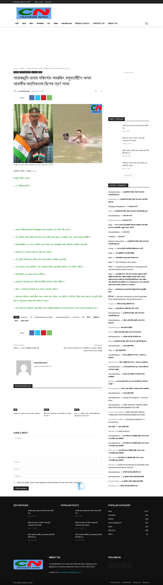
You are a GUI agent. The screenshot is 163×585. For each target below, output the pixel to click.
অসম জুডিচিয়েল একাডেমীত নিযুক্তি (125, 253)
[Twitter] (144, 1)
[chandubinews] (15, 91)
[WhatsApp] (49, 97)
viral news (76, 317)
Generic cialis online (116, 241)
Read (110, 253)
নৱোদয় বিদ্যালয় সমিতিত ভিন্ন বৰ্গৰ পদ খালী (127, 308)
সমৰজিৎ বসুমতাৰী (24, 321)
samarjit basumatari (63, 317)
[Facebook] (141, 1)
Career (111, 248)
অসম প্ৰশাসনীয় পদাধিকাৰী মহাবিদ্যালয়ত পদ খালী (130, 248)
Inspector (24, 317)
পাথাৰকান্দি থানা (96, 317)
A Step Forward (123, 431)
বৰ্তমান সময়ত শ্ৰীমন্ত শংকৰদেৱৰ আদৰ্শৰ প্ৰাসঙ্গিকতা (135, 388)
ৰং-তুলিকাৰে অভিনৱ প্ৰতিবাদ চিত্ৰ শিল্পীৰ (133, 476)
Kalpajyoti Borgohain (116, 206)
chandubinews (24, 91)
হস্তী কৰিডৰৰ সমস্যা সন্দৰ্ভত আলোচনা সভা (127, 257)
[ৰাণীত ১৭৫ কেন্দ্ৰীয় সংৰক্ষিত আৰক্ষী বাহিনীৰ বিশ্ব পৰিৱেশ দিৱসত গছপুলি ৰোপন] (88, 401)
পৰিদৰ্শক (88, 317)
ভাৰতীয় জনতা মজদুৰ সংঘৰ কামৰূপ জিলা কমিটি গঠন (26, 413)
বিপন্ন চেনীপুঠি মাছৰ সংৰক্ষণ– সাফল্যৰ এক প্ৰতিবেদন (133, 362)
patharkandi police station (44, 317)
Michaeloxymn (114, 336)
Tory (110, 350)
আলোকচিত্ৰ (34, 72)
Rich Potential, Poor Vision (126, 262)
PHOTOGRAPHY (25, 72)
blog (110, 225)
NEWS (22, 68)
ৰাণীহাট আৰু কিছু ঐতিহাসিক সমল (125, 304)
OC (31, 317)
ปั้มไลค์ (110, 296)
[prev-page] (15, 422)
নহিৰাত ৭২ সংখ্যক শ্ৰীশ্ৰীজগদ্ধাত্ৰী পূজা (26, 348)
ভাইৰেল (16, 321)
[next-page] (19, 422)
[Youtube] (148, 1)
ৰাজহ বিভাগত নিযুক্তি (126, 327)
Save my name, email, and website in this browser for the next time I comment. (49, 482)
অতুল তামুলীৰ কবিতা (128, 346)
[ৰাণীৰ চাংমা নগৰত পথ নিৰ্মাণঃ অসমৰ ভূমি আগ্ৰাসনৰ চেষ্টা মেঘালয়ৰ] (114, 141)
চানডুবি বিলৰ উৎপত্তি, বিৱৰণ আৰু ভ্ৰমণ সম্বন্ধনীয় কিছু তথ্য (131, 211)
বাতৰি (40, 72)
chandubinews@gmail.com (70, 572)
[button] (146, 23)
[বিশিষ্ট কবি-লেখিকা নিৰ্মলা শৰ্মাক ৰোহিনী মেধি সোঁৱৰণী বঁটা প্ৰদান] (58, 401)
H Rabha (111, 236)
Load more (128, 175)
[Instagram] (116, 565)
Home (15, 68)
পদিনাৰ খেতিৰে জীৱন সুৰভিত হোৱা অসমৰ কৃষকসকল (127, 332)
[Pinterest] (43, 97)
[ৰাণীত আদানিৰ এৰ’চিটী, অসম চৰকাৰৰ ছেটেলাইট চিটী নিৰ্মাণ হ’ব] (114, 153)
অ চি (83, 317)
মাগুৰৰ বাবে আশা (132, 206)
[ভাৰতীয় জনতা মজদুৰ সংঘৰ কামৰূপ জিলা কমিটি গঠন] (27, 401)
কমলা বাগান (126, 232)
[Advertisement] (100, 13)
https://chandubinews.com (43, 366)
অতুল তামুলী (111, 426)
